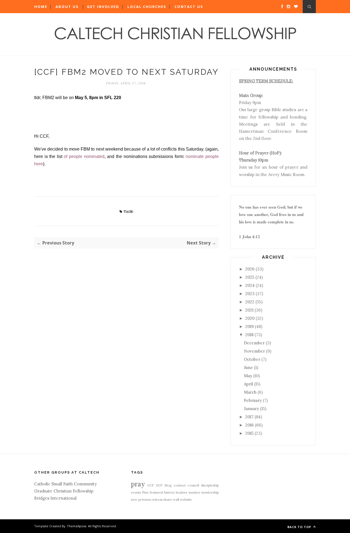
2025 (249, 277)
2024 (250, 285)
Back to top (299, 527)
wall (176, 499)
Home (40, 6)
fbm (145, 492)
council (193, 485)
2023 (250, 293)
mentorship (210, 492)
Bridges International (55, 498)
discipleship (210, 485)
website (186, 499)
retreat (157, 499)
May (248, 375)
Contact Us (188, 6)
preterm (144, 499)
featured (156, 492)
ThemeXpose (76, 526)
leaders (181, 492)
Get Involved (103, 6)
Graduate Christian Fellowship (64, 491)
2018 (249, 334)
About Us (67, 6)
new (134, 499)
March (250, 392)
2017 (249, 416)
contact (180, 485)
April (248, 384)
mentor (194, 492)
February (253, 400)
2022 (249, 301)
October (252, 359)
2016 (249, 425)
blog (168, 485)
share (167, 499)
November (254, 351)
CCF (150, 485)
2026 (250, 269)
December (254, 342)
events (136, 492)
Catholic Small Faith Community (65, 483)
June (248, 367)
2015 (249, 433)
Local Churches (146, 6)
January (251, 408)
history (169, 492)
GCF (159, 485)
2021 (249, 310)
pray (138, 484)
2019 (249, 326)
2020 (250, 318)
